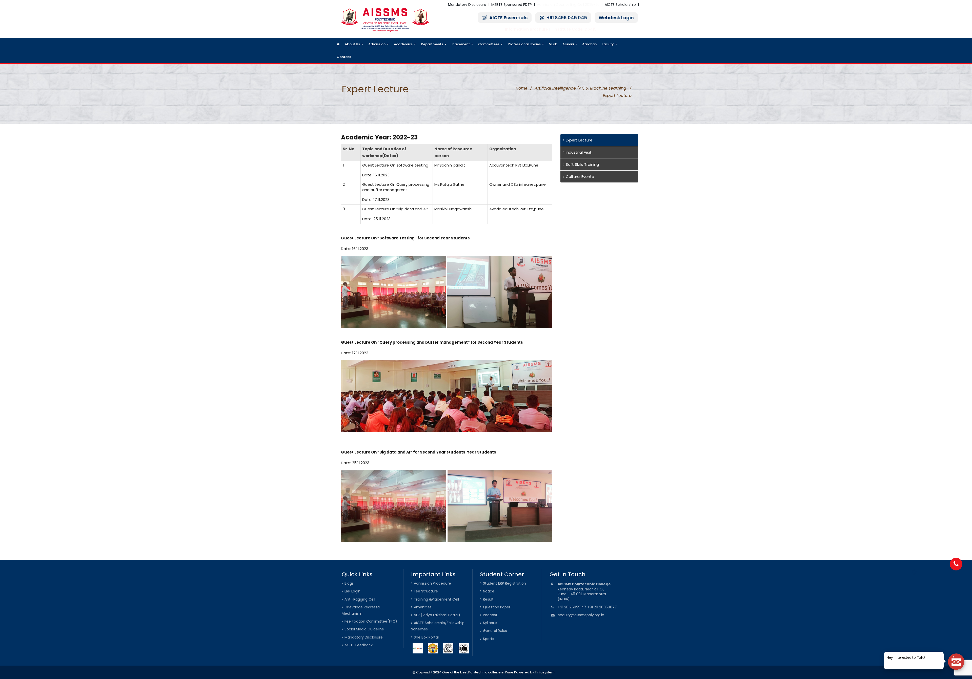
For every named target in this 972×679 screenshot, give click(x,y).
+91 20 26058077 (602, 607)
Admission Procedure (432, 583)
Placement (461, 44)
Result (488, 599)
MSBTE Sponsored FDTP (511, 4)
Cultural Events (580, 176)
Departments (432, 44)
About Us (353, 44)
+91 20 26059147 (572, 607)
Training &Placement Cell (436, 599)
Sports (488, 638)
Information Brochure (526, 29)
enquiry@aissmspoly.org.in (581, 615)
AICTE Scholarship (620, 4)
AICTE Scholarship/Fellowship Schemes (437, 626)
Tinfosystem (545, 672)
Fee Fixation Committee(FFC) (371, 621)
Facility (608, 44)
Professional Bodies (524, 44)
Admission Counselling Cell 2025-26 (568, 4)
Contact (344, 56)
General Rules (495, 630)
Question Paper (496, 607)
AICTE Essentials (508, 17)
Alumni (568, 44)
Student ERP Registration (504, 583)
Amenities (423, 607)
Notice (488, 591)
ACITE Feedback (359, 645)
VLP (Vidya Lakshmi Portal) (437, 615)
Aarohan (589, 44)
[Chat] (956, 661)
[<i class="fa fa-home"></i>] (338, 44)
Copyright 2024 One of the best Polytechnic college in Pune (464, 672)
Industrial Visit (579, 152)
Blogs (349, 583)
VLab (553, 44)
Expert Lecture (579, 140)
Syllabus (490, 622)
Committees (489, 44)
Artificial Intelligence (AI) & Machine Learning (580, 88)
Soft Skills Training (582, 164)
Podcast (490, 615)
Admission (377, 44)
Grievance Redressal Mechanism (361, 610)
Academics (403, 44)
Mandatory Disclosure (467, 4)
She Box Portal (426, 637)
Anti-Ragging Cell (360, 599)
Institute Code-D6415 (575, 29)
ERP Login (352, 591)
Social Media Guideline (364, 629)
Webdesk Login (616, 17)
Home (522, 88)
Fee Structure (426, 591)
